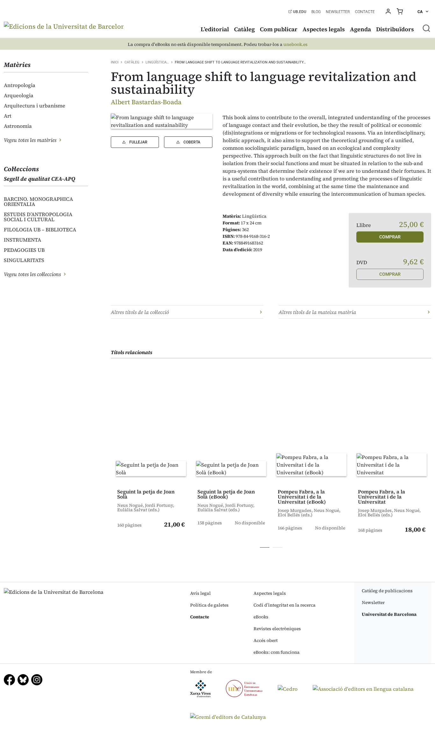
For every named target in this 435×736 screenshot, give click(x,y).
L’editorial (215, 29)
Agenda (360, 29)
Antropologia (19, 85)
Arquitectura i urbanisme (34, 105)
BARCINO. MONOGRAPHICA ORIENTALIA (38, 201)
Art (7, 115)
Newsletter (338, 12)
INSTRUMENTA (22, 239)
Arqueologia (18, 95)
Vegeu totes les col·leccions (33, 274)
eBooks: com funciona (276, 652)
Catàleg (244, 29)
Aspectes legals (324, 29)
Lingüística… (157, 62)
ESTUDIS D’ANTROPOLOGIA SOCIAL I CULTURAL (38, 217)
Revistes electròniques (277, 628)
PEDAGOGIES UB (24, 249)
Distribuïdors (395, 29)
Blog (316, 12)
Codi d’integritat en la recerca (284, 605)
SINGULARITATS (24, 260)
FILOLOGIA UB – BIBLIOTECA (40, 229)
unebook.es (295, 44)
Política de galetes (209, 605)
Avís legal (200, 593)
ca (420, 12)
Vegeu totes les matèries (31, 139)
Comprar (390, 236)
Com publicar (278, 29)
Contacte (365, 12)
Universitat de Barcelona (389, 614)
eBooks (260, 617)
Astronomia (18, 125)
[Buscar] (426, 28)
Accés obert (265, 640)
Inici (114, 62)
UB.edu (299, 12)
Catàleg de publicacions (387, 590)
